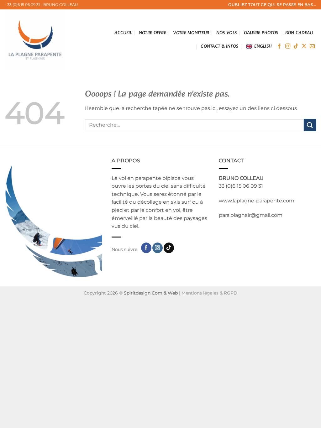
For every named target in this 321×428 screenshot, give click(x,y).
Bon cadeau (299, 33)
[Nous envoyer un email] (312, 46)
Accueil (123, 33)
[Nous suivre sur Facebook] (279, 46)
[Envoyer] (310, 125)
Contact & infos (219, 46)
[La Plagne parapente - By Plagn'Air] (37, 39)
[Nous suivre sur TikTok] (295, 46)
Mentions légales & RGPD (209, 293)
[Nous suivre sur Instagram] (287, 46)
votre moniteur (191, 33)
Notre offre (152, 33)
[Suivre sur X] (304, 46)
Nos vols (226, 33)
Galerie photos (261, 33)
